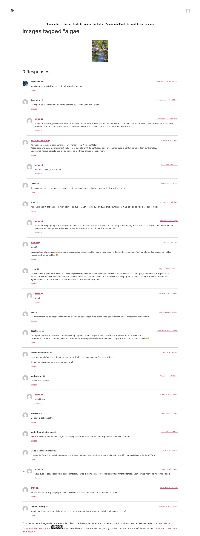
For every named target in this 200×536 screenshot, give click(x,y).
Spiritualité (98, 24)
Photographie (52, 24)
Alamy (158, 528)
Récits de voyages (82, 24)
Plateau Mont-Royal (115, 24)
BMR (33, 488)
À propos (149, 24)
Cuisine (67, 24)
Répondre (34, 90)
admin (38, 119)
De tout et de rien (135, 24)
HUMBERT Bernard (40, 140)
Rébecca (35, 242)
